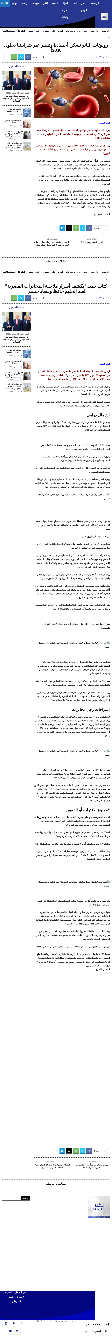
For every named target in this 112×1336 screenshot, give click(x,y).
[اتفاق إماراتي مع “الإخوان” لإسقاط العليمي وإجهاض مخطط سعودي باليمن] (27, 135)
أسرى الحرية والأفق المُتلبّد (91, 242)
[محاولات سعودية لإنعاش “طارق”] (27, 124)
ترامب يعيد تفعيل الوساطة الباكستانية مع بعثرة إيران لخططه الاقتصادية (17, 98)
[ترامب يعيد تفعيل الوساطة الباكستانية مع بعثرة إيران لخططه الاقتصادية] (16, 80)
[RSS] (13, 1323)
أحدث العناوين (24, 93)
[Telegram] (62, 228)
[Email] (69, 228)
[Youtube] (10, 1331)
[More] (7, 57)
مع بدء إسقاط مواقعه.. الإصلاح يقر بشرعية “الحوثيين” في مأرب (14, 145)
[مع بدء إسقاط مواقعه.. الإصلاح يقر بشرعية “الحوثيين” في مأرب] (27, 146)
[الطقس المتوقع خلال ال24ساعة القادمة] (27, 112)
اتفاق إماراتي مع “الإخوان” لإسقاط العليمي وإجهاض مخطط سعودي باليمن (13, 134)
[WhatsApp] (14, 57)
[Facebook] (28, 57)
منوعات (107, 38)
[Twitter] (21, 57)
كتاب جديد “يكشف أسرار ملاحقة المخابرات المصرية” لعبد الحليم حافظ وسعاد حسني (52, 243)
